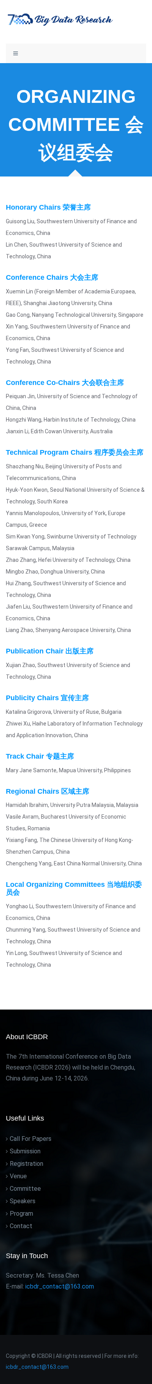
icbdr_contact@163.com (37, 1367)
